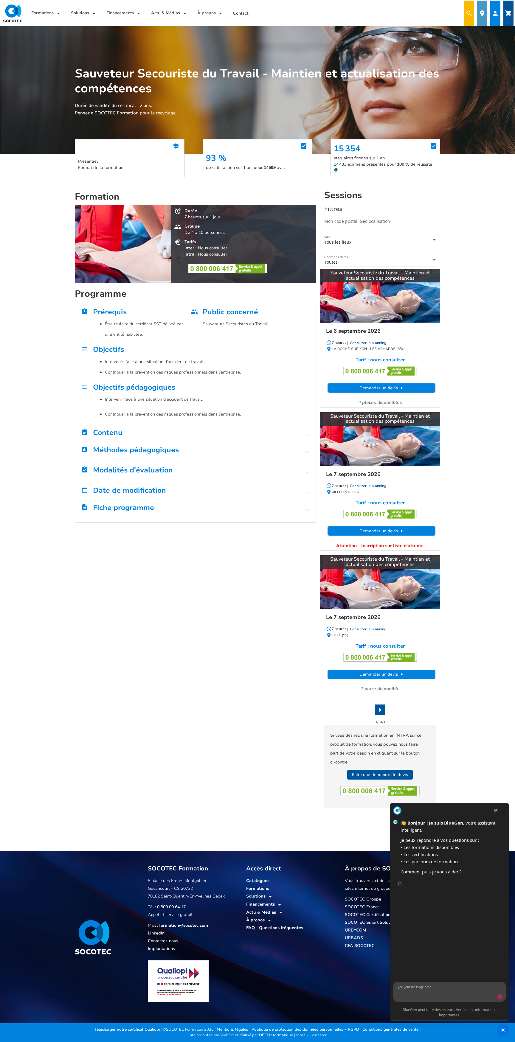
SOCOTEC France (362, 907)
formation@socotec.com (183, 925)
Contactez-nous (163, 941)
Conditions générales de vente (391, 1029)
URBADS (354, 938)
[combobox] (380, 242)
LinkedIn (156, 933)
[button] (195, 434)
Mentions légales (233, 1029)
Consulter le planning (367, 342)
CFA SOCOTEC (360, 945)
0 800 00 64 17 (171, 907)
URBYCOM (355, 930)
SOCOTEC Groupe (363, 899)
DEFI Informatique (276, 1035)
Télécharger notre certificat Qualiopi (127, 1029)
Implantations (161, 948)
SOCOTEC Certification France (375, 914)
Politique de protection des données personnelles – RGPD (306, 1029)
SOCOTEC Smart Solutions (371, 922)
